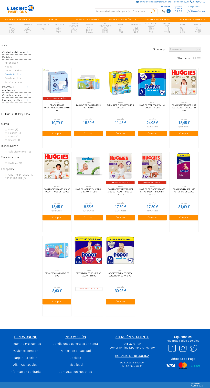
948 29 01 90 (132, 343)
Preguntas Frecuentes (25, 343)
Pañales (7, 57)
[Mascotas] (136, 30)
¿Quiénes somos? (25, 350)
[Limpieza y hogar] (167, 30)
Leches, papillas (12, 100)
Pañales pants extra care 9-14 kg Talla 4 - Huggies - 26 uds (152, 191)
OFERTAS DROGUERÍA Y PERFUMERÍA (19, 176)
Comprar (57, 133)
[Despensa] (27, 30)
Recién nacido (13, 82)
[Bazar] (182, 30)
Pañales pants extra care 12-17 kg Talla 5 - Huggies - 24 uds (120, 191)
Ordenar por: (160, 49)
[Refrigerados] (43, 30)
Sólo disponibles (19, 151)
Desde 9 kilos (13, 74)
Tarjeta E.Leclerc (25, 358)
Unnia (13, 129)
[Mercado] (12, 30)
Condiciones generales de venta (75, 343)
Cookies (75, 358)
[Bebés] (120, 30)
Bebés (4, 45)
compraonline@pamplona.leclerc (155, 1)
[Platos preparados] (105, 30)
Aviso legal (75, 364)
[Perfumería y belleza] (151, 30)
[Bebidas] (89, 30)
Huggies (14, 133)
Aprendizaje (12, 62)
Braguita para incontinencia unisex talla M (56, 107)
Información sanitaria (25, 371)
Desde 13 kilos (13, 70)
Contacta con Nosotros (75, 371)
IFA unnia (15, 163)
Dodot (13, 136)
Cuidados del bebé (13, 52)
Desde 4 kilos (13, 78)
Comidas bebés (11, 95)
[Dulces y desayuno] (74, 30)
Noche (8, 66)
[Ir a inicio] (20, 10)
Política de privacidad (75, 350)
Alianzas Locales (25, 364)
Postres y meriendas (8, 88)
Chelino (14, 140)
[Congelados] (58, 30)
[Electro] (198, 30)
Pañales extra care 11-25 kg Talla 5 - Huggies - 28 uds (184, 107)
